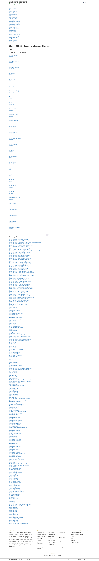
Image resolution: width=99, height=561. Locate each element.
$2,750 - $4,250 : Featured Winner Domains (19, 267)
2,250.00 (11, 56)
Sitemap (73, 540)
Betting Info (11, 345)
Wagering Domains (13, 37)
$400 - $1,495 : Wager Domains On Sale (18, 523)
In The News (85, 3)
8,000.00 (11, 211)
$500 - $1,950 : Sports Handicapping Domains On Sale (21, 297)
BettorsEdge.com (13, 156)
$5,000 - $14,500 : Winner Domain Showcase (19, 284)
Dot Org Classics (13, 14)
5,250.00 (11, 199)
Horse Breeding (12, 435)
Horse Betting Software (14, 424)
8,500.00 (11, 98)
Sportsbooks (12, 492)
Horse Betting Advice (14, 407)
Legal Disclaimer (75, 542)
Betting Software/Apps (14, 353)
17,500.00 (11, 134)
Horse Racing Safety (14, 448)
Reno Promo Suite (13, 394)
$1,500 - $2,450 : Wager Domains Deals (18, 246)
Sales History (76, 3)
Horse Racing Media (14, 445)
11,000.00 (11, 163)
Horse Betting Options (14, 416)
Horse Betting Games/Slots (15, 413)
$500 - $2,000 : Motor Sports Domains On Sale (20, 336)
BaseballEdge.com (13, 55)
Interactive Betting (13, 362)
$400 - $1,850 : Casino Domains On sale (18, 277)
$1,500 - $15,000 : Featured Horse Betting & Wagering (21, 245)
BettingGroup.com (13, 114)
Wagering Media (13, 510)
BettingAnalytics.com (14, 108)
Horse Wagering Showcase (15, 403)
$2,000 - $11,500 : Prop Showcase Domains (19, 252)
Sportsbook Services (14, 495)
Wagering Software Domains (15, 519)
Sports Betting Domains (14, 34)
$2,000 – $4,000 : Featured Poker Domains (19, 465)
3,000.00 (11, 110)
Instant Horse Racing (14, 458)
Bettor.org (11, 150)
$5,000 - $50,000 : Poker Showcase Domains (19, 463)
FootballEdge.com (13, 180)
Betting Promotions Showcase (16, 349)
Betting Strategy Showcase (15, 355)
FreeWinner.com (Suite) (14, 197)
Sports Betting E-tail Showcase (16, 474)
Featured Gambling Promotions (16, 387)
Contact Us (73, 536)
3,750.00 (11, 169)
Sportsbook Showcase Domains (16, 491)
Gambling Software (13, 390)
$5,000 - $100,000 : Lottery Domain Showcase (20, 281)
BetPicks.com (12, 85)
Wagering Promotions (14, 513)
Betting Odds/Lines (13, 348)
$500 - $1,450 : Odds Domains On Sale (18, 290)
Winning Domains (13, 41)
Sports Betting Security (14, 485)
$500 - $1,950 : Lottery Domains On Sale (18, 294)
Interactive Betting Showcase (16, 361)
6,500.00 (11, 62)
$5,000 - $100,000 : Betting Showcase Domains (20, 339)
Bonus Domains (13, 366)
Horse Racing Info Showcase (16, 442)
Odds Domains (12, 30)
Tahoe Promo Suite (13, 395)
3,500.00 (11, 145)
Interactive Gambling (14, 393)
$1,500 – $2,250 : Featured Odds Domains (19, 249)
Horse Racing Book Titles (15, 439)
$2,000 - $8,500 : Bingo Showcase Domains (19, 259)
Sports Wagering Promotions (15, 484)
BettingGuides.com (13, 120)
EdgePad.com (12, 168)
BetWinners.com (13, 162)
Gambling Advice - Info (14, 382)
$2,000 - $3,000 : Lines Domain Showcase (19, 253)
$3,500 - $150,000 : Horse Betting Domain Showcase (21, 272)
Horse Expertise (13, 436)
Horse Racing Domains (14, 24)
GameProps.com (13, 215)
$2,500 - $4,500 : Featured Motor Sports (18, 265)
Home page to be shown (15, 20)
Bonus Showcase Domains (15, 365)
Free (10, 15)
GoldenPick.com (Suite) (14, 227)
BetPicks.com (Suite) (14, 91)
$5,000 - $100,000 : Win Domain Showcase (19, 282)
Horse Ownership (13, 461)
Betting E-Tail (12, 343)
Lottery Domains (13, 27)
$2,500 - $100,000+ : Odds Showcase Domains (20, 262)
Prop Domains (12, 33)
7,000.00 (11, 175)
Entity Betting (12, 497)
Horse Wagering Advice (14, 408)
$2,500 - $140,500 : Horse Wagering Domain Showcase (22, 264)
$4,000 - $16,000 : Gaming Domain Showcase (20, 398)
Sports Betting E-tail (13, 475)
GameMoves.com (13, 203)
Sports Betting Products (14, 481)
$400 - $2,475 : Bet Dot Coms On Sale (18, 280)
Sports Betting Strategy (14, 488)
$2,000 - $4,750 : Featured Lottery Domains (19, 255)
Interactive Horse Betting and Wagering (18, 427)
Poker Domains (12, 31)
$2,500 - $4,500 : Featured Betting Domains (19, 340)
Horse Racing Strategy (14, 455)
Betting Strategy (13, 356)
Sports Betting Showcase (15, 468)
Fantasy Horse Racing (14, 410)
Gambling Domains (13, 17)
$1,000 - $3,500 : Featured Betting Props (18, 239)
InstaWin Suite (12, 359)
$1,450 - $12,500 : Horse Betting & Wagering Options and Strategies (25, 242)
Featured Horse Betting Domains (16, 404)
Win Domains (12, 39)
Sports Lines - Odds (13, 498)
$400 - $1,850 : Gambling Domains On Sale (19, 278)
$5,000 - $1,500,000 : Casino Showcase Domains (20, 368)
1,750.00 (11, 157)
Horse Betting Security (14, 421)
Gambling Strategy (13, 391)
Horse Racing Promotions (15, 446)
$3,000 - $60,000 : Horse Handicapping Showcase (20, 271)
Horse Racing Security (14, 449)
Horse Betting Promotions (15, 419)
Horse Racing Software (14, 452)
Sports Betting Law (13, 477)
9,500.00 (11, 223)
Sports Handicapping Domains (16, 36)
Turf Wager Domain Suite (15, 429)
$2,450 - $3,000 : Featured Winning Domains (19, 261)
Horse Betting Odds (13, 414)
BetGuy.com (12, 73)
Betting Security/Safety (14, 352)
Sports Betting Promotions (15, 482)
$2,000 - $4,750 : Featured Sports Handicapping (20, 258)
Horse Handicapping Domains (16, 23)
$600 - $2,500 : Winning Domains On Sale (19, 300)
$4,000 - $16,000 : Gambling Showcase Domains (20, 379)
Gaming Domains (13, 18)
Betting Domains (13, 7)
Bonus (10, 10)
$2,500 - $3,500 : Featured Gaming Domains (19, 400)
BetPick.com (12, 79)
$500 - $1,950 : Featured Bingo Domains (18, 293)
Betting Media (12, 346)
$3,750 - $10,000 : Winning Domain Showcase (20, 274)
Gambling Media (13, 384)
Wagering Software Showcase (16, 517)
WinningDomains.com (77, 534)
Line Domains (12, 26)
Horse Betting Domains (14, 21)
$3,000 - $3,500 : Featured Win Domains (18, 269)
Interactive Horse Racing (15, 319)
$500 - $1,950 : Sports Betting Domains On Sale (20, 295)
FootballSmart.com (13, 185)
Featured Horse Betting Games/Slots (17, 411)
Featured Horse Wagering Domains (17, 406)
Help (72, 538)
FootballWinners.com (14, 191)
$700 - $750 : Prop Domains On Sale (17, 303)
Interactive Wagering (14, 521)
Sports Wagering (13, 471)
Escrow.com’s (12, 543)
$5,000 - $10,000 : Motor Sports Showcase (19, 335)
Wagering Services (13, 516)
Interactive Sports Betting (15, 490)
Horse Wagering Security (15, 423)
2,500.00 (11, 181)
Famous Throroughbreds (15, 433)
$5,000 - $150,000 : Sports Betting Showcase (19, 285)
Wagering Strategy (13, 520)
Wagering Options (13, 511)
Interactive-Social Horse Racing (16, 459)
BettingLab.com (12, 126)
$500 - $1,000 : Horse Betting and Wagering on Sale (21, 288)
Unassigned (12, 501)
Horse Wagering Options (15, 417)
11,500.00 (11, 104)
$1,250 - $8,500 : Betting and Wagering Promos (20, 240)
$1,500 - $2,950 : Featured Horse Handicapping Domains (22, 248)
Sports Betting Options (14, 479)
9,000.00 (11, 217)
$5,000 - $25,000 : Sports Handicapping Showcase (21, 287)
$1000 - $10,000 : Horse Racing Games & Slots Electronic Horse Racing (25, 251)
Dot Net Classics (13, 12)
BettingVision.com (13, 144)
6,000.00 (11, 80)
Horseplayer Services (14, 437)
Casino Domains (13, 11)
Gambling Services (13, 388)
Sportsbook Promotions (14, 494)
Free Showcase (12, 375)
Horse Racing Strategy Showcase (17, 453)
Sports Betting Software (14, 487)
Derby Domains (12, 432)
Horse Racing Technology (15, 456)
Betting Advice (12, 342)
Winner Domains (13, 40)
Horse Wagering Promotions (15, 420)
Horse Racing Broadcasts (15, 440)
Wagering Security (13, 514)
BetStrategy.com (13, 102)
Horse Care (12, 311)
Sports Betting (12, 466)
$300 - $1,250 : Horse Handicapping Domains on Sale (21, 275)
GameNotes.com (13, 209)
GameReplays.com (13, 221)
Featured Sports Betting (14, 469)
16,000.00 (11, 86)
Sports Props (12, 500)
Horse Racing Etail (13, 314)
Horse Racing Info (13, 443)
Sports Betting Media (14, 478)
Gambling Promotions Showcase (16, 385)
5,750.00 (11, 122)
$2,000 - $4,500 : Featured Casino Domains (19, 369)
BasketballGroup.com (14, 61)
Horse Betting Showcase (15, 401)
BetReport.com (12, 97)
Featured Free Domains (14, 377)
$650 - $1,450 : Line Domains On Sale (18, 301)
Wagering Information (14, 508)
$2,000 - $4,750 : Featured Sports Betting (18, 256)
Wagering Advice (13, 507)
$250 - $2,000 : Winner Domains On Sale (18, 268)
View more (12, 546)
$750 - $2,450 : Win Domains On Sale (18, 304)
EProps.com (12, 174)
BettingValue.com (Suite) (15, 138)
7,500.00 (11, 205)
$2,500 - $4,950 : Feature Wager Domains (19, 505)
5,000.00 (11, 74)
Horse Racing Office (13, 316)
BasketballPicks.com (14, 67)
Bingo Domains (12, 8)
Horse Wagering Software (15, 426)
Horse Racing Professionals (15, 317)
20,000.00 (11, 68)
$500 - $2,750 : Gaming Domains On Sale (19, 298)
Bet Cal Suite (12, 358)
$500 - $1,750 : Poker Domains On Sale (18, 291)
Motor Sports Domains (14, 28)
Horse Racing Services (14, 450)
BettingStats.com (13, 132)
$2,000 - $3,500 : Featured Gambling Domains (20, 381)
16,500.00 (11, 92)
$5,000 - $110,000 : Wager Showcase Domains (20, 504)
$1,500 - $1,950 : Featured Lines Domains (19, 243)
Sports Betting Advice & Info (15, 472)
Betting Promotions (13, 351)
